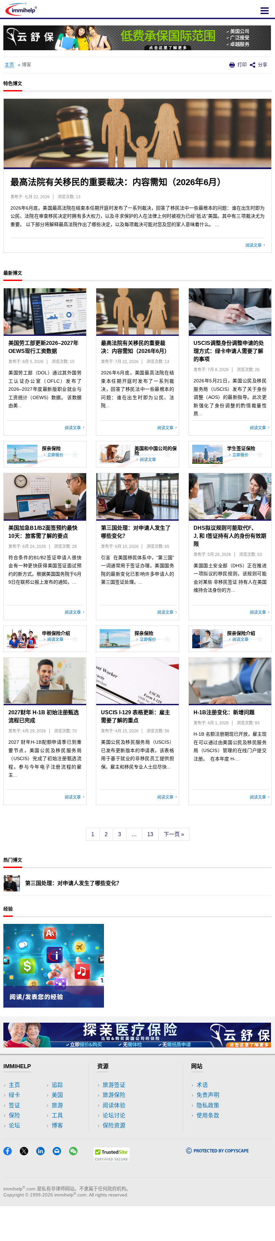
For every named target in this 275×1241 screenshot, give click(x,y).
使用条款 (208, 1115)
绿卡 (14, 1095)
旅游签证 (114, 1085)
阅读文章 (254, 245)
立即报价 (55, 455)
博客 (57, 1125)
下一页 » (174, 834)
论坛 (14, 1125)
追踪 (57, 1085)
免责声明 (208, 1095)
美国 (57, 1095)
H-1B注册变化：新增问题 (224, 712)
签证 (14, 1105)
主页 (9, 64)
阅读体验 (114, 1105)
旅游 (57, 1105)
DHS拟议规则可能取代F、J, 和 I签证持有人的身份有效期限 (230, 536)
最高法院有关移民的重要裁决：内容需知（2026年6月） (118, 182)
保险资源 (114, 1125)
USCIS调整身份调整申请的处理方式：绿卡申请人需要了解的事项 (229, 351)
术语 (202, 1085)
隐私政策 (208, 1105)
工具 (57, 1115)
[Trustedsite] (111, 1160)
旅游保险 (114, 1095)
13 (150, 834)
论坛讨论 (114, 1115)
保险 (14, 1115)
